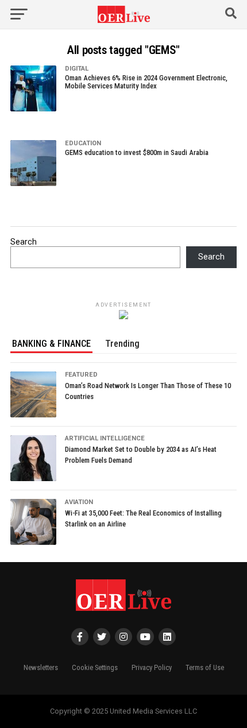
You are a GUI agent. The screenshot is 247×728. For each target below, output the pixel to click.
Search (23, 242)
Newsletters (41, 667)
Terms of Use (205, 667)
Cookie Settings (95, 667)
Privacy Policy (152, 667)
